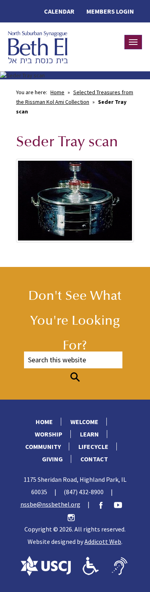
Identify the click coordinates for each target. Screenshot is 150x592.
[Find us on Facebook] (105, 504)
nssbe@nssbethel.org (50, 504)
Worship (48, 434)
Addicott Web (102, 541)
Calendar (59, 11)
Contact (94, 459)
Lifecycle (93, 446)
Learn (89, 434)
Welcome (84, 422)
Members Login (110, 11)
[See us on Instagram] (75, 517)
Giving (52, 459)
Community (43, 446)
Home (57, 92)
